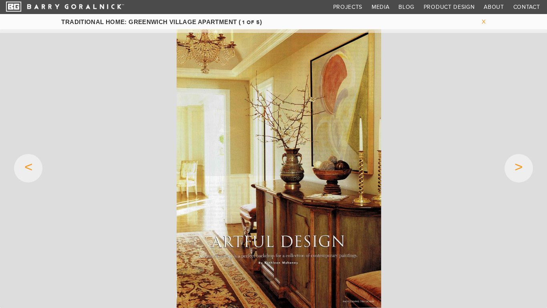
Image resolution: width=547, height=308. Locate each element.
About (494, 7)
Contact (526, 7)
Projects (348, 7)
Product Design (449, 7)
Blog (406, 7)
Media (381, 7)
